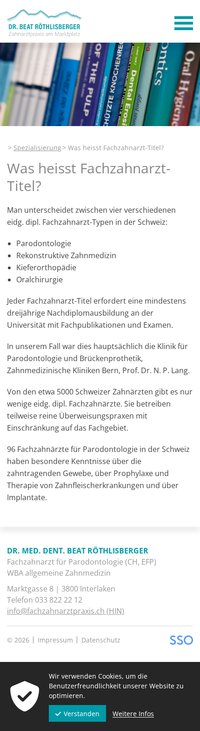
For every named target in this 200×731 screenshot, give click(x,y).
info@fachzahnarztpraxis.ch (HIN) (65, 611)
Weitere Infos (133, 713)
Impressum (55, 640)
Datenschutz (100, 640)
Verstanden (82, 713)
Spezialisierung (37, 147)
